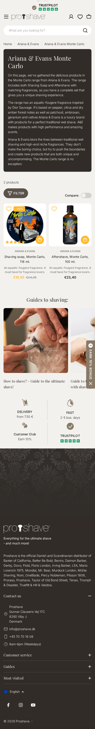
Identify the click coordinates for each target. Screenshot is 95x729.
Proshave (22, 721)
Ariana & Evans (28, 44)
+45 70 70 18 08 (21, 636)
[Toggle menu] (6, 16)
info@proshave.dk (22, 629)
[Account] (71, 16)
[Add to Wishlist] (9, 208)
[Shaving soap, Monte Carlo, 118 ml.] (25, 224)
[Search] (85, 30)
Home (8, 44)
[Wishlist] (80, 16)
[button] (90, 365)
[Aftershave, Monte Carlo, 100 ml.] (70, 224)
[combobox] (47, 30)
